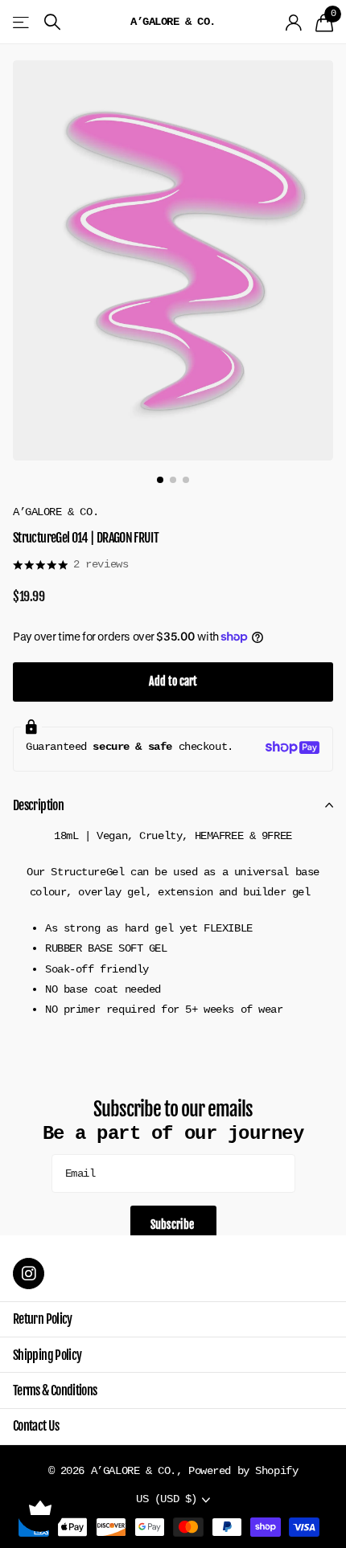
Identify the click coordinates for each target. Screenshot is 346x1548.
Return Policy (42, 1319)
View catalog (22, 22)
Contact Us (36, 1426)
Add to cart (173, 681)
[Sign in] (294, 22)
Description (38, 805)
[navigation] (160, 479)
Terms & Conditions (55, 1390)
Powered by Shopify (243, 1470)
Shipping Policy (47, 1355)
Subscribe (173, 1224)
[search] (52, 22)
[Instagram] (28, 1273)
